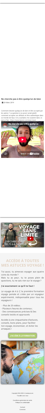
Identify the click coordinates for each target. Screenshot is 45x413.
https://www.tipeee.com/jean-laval (23, 120)
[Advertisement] (22, 31)
